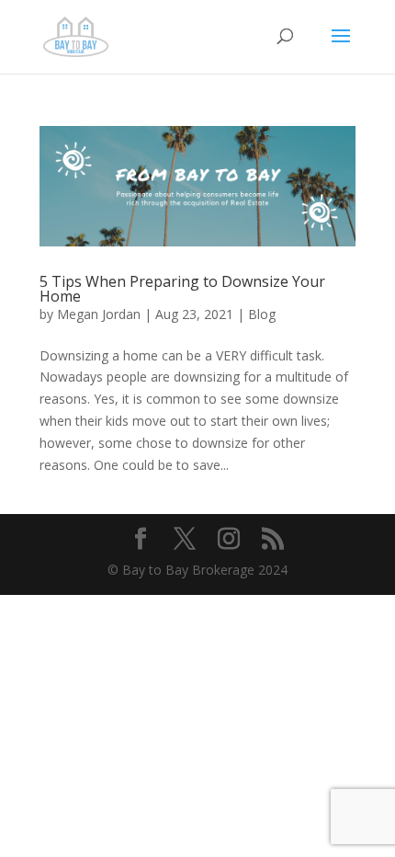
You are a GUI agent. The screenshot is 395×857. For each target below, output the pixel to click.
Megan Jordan (99, 314)
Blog (262, 314)
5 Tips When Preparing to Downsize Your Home (182, 288)
